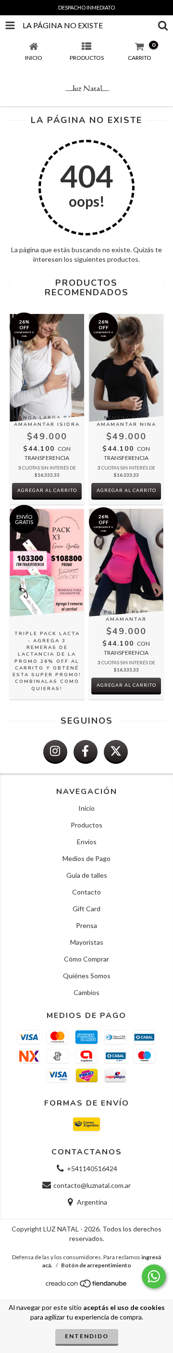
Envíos (87, 842)
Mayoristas (86, 942)
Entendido (87, 1336)
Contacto (86, 892)
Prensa (86, 925)
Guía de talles (86, 875)
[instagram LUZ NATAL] (55, 752)
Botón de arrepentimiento (96, 1265)
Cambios (86, 992)
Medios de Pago (86, 858)
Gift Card (86, 909)
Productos (86, 825)
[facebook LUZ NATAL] (86, 752)
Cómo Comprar (86, 959)
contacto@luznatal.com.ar (92, 1185)
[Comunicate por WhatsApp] (154, 1276)
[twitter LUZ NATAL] (116, 752)
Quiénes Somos (87, 976)
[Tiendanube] (87, 1286)
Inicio (86, 808)
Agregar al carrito (47, 490)
